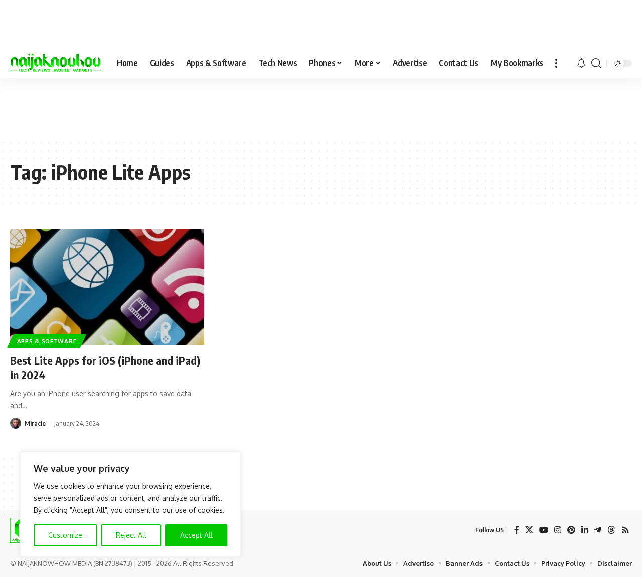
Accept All (196, 535)
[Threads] (611, 530)
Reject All (131, 535)
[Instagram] (558, 530)
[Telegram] (598, 530)
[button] (556, 63)
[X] (529, 530)
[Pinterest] (571, 530)
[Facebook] (517, 530)
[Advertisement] (321, 108)
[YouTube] (544, 530)
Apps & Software (47, 341)
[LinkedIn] (585, 530)
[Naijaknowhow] (55, 63)
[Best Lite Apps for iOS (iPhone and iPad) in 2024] (107, 287)
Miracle (35, 423)
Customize (65, 535)
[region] (130, 504)
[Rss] (625, 530)
